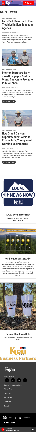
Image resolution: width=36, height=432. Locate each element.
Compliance (8, 402)
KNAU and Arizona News (9, 18)
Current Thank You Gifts (18, 334)
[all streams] (33, 429)
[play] (3, 430)
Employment (8, 397)
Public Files (7, 393)
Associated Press (7, 32)
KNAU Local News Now (18, 214)
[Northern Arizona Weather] (18, 241)
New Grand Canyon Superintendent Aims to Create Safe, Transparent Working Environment (17, 138)
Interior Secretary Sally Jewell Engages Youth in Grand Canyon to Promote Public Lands (17, 78)
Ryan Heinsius (6, 87)
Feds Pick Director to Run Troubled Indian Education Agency (18, 24)
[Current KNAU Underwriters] (18, 353)
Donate (29, 3)
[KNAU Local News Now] (18, 192)
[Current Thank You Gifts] (18, 306)
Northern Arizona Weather (18, 258)
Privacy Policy (8, 389)
